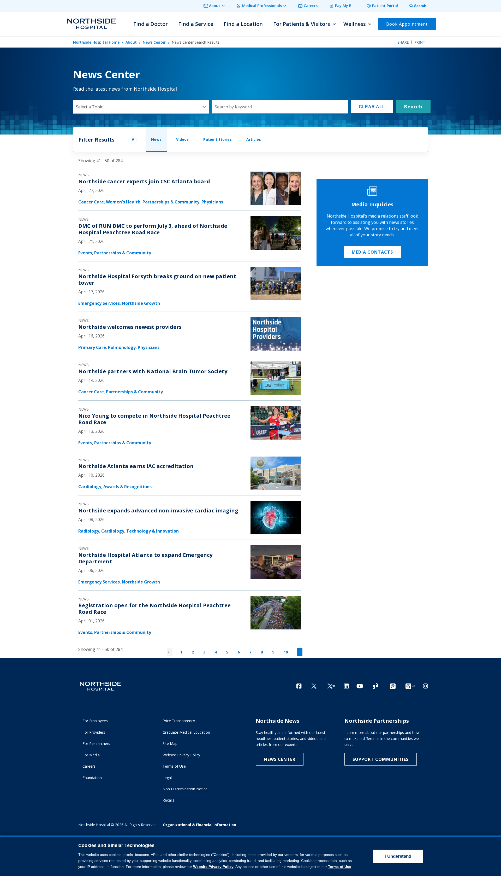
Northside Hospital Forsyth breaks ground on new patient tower (157, 279)
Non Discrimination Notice (185, 788)
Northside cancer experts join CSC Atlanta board (144, 181)
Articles (253, 139)
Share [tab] (403, 42)
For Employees (95, 720)
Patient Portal (385, 5)
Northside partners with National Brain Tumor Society (152, 371)
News (156, 139)
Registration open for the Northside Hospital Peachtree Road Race (154, 608)
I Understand (398, 856)
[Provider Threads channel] (410, 686)
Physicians (212, 202)
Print (419, 42)
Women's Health (123, 202)
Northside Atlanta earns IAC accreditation (136, 466)
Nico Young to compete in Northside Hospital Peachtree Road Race (154, 419)
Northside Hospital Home (96, 42)
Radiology (88, 531)
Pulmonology (122, 347)
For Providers (93, 732)
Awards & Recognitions (127, 486)
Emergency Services (99, 303)
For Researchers (96, 743)
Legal (167, 777)
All (134, 139)
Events (85, 253)
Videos (182, 139)
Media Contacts (372, 252)
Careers (311, 5)
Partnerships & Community (170, 202)
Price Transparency (179, 720)
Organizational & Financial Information (199, 824)
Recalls (168, 800)
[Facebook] (298, 686)
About (214, 5)
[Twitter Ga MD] (331, 686)
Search (413, 106)
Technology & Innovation (152, 531)
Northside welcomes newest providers (130, 326)
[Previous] (169, 652)
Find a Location (243, 23)
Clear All (372, 106)
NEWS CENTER (279, 759)
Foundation (92, 777)
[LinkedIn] (346, 686)
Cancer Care (91, 202)
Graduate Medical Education (186, 732)
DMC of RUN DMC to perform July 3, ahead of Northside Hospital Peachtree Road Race (152, 229)
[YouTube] (359, 686)
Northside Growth (141, 303)
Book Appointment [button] (407, 24)
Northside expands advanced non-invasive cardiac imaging (158, 510)
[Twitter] (314, 686)
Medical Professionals (262, 5)
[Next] (299, 652)
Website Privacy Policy (181, 754)
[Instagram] (425, 686)
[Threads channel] (392, 686)
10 (286, 652)
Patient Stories (217, 139)
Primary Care (92, 347)
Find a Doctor (150, 23)
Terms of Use (174, 766)
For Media (91, 754)
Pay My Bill (345, 5)
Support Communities (381, 759)
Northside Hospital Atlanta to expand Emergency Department (145, 558)
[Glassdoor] (375, 686)
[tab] (415, 6)
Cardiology (89, 486)
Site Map (170, 743)
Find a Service (195, 23)
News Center (154, 42)
